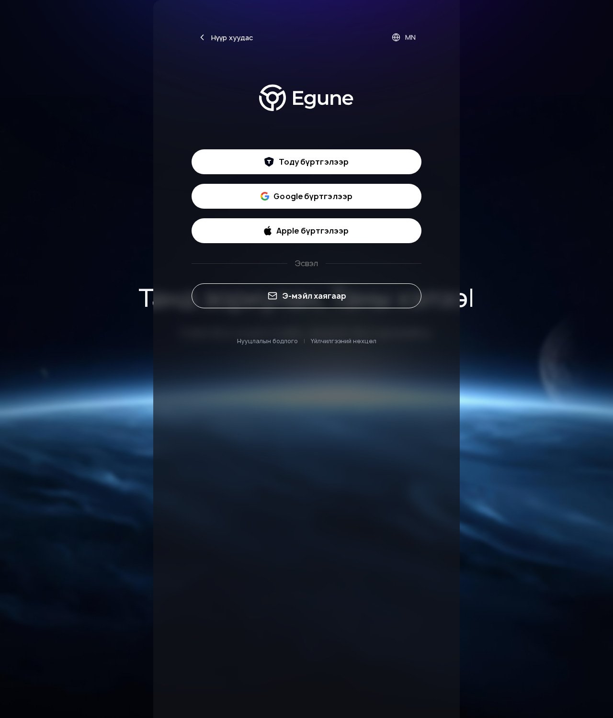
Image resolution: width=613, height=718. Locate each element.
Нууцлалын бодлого (267, 341)
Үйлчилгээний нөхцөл (343, 341)
